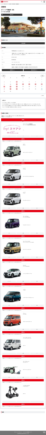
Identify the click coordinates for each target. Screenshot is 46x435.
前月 (4, 75)
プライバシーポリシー (18, 432)
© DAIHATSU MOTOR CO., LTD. (23, 433)
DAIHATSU (9, 1)
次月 (42, 75)
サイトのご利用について (27, 432)
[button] (42, 1)
